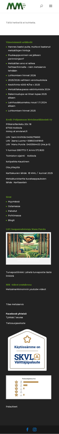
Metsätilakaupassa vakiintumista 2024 (29, 89)
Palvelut (12, 211)
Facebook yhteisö (16, 313)
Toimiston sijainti (15, 155)
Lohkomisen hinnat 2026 (22, 75)
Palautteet (11, 406)
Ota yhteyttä (13, 167)
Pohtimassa (14, 215)
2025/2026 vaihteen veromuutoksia (27, 80)
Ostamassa (14, 206)
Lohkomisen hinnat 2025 (22, 110)
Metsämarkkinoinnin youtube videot (26, 289)
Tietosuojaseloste (15, 323)
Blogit (11, 220)
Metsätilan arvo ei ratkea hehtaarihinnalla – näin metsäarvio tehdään (27, 67)
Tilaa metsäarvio (15, 304)
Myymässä (14, 201)
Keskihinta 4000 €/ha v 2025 (24, 84)
